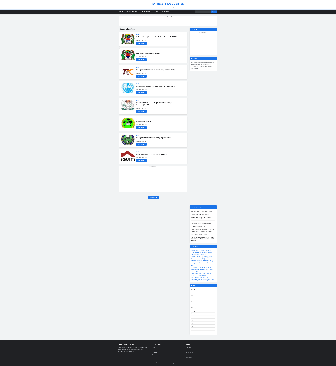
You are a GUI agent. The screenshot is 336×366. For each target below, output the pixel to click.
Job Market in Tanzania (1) (202, 263)
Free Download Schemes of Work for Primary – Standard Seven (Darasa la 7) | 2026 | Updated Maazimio (203, 238)
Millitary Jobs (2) (196, 269)
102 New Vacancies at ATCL (198, 226)
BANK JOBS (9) (208, 252)
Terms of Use (189, 355)
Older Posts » (153, 197)
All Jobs (155, 12)
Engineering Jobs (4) (207, 256)
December (193, 314)
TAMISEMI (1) (204, 275)
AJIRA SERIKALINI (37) (197, 252)
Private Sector (145, 12)
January (193, 311)
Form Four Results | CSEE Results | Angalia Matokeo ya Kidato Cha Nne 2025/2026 (202, 222)
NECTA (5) (204, 269)
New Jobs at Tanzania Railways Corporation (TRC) (155, 70)
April (192, 302)
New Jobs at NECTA (143, 121)
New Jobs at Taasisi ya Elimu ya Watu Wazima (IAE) (156, 86)
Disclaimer (189, 357)
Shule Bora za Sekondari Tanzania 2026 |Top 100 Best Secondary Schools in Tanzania (202, 230)
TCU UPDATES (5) (196, 277)
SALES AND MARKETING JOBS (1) (201, 273)
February (193, 308)
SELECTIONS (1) (195, 275)
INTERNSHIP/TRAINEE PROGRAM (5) (202, 261)
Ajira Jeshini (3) (206, 250)
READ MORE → (141, 43)
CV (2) (204, 254)
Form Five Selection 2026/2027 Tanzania (201, 211)
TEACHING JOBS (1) (196, 280)
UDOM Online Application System (200, 214)
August (193, 289)
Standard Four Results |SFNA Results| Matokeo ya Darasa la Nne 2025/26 (201, 218)
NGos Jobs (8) (211, 269)
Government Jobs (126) (198, 259)
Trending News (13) (208, 280)
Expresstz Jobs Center (168, 3)
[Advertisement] (168, 22)
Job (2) (193, 263)
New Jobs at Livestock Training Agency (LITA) (153, 138)
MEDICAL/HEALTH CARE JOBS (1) (201, 267)
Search (214, 12)
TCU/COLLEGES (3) (206, 277)
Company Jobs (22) (196, 254)
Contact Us (165, 12)
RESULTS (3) (194, 271)
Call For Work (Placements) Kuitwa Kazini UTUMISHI (156, 37)
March (192, 305)
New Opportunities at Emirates (199, 234)
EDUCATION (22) (196, 256)
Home (121, 12)
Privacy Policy (189, 352)
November (194, 317)
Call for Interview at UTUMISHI (148, 53)
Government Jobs (131, 12)
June (192, 295)
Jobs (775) (194, 265)
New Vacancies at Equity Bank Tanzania (151, 154)
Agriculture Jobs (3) (196, 250)
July (192, 293)
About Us (188, 348)
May (192, 299)
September (194, 320)
